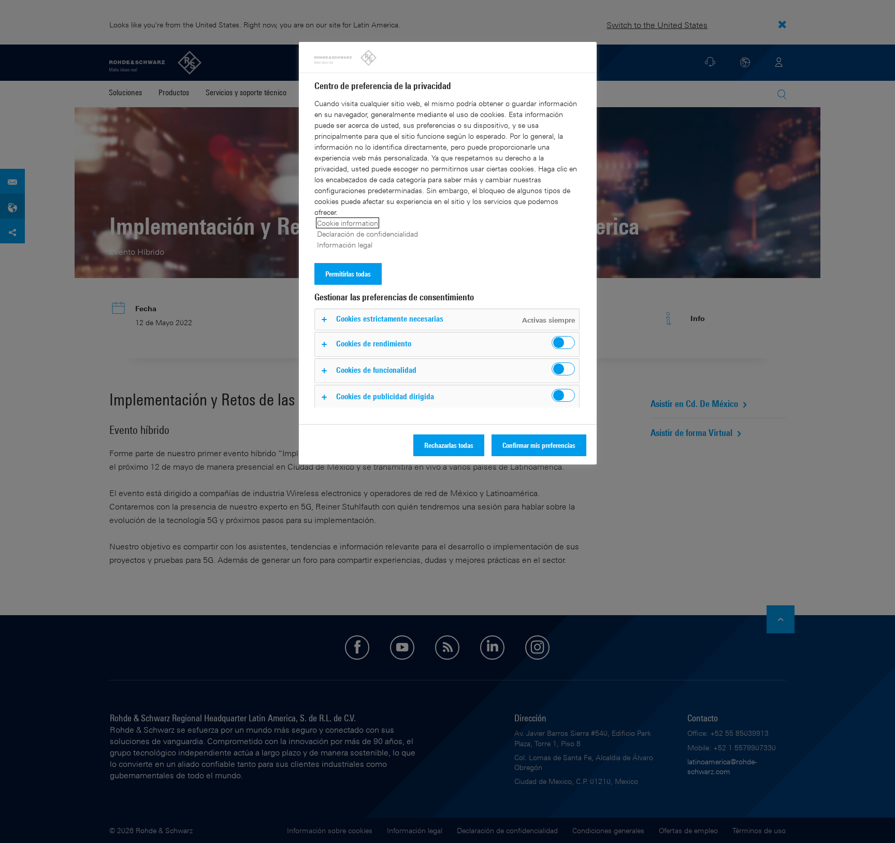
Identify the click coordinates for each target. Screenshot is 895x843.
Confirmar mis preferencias (538, 445)
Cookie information (347, 223)
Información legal (344, 244)
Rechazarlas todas (448, 445)
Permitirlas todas (348, 273)
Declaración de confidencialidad (367, 233)
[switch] (563, 342)
